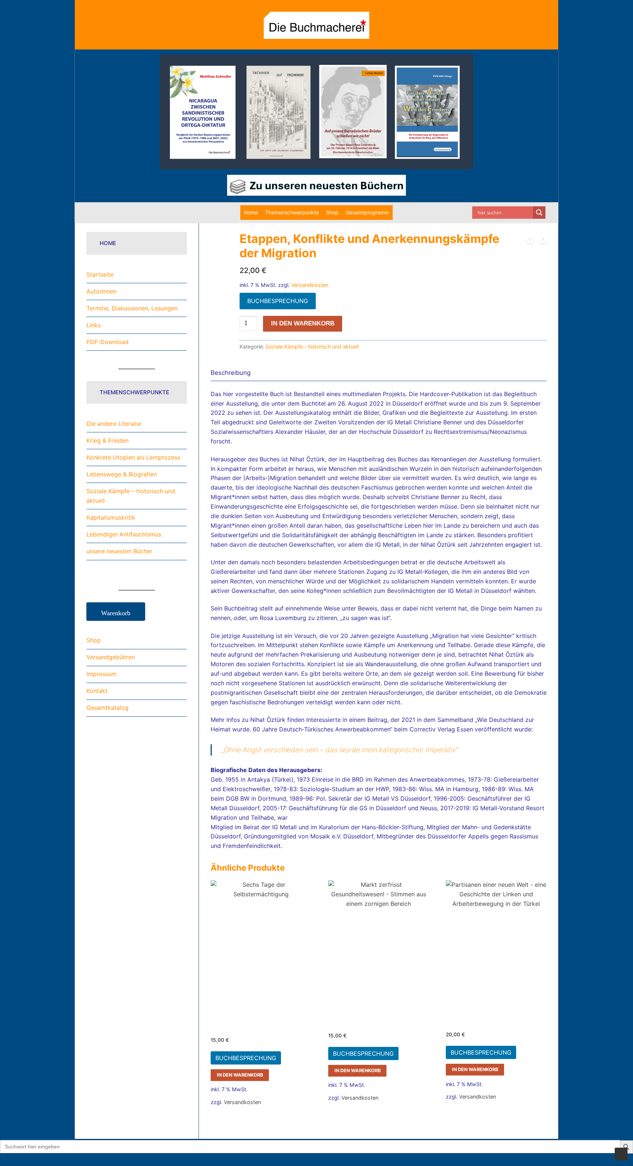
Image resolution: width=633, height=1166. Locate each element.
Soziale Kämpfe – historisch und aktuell (130, 495)
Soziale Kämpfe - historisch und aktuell (312, 346)
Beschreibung (231, 372)
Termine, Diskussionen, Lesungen (132, 308)
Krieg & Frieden (107, 440)
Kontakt (97, 690)
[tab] (231, 373)
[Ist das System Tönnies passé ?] (542, 241)
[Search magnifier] (539, 212)
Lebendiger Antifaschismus (123, 534)
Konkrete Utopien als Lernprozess (133, 457)
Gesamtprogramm (367, 212)
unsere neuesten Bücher (119, 551)
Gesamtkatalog (107, 707)
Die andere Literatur (114, 423)
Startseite (100, 274)
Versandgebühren (110, 657)
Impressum (101, 674)
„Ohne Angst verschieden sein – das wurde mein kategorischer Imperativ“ (340, 749)
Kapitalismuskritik (110, 517)
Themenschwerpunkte (292, 212)
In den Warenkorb (240, 1075)
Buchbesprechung (277, 301)
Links (93, 325)
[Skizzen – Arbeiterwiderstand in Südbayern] (530, 241)
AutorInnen (101, 291)
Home (251, 212)
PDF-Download (107, 342)
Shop (332, 212)
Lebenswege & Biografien (121, 474)
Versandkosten (309, 285)
